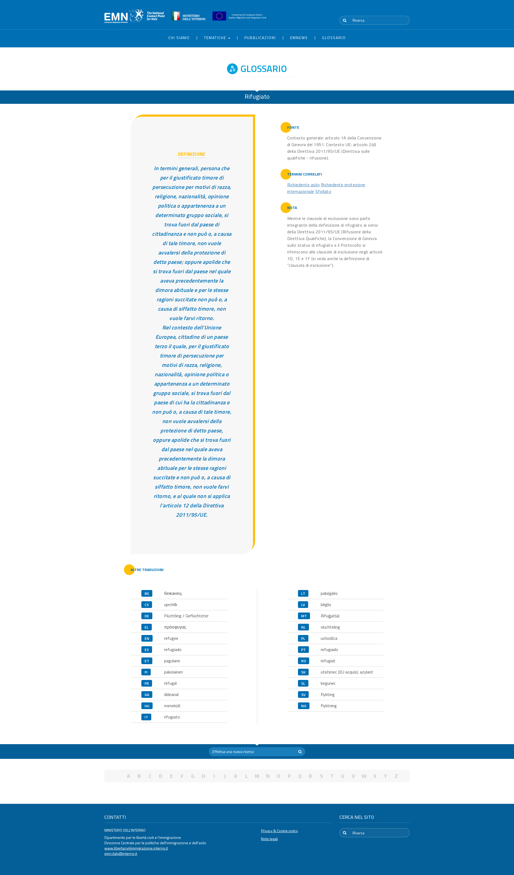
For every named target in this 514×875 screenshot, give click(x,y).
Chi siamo (179, 37)
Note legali (269, 839)
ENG (406, 10)
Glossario (334, 37)
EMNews (299, 37)
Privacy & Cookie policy (279, 831)
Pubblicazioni (260, 37)
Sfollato (323, 191)
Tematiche (216, 37)
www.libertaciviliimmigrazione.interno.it (136, 848)
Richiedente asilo (303, 184)
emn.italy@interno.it (120, 853)
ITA (393, 10)
